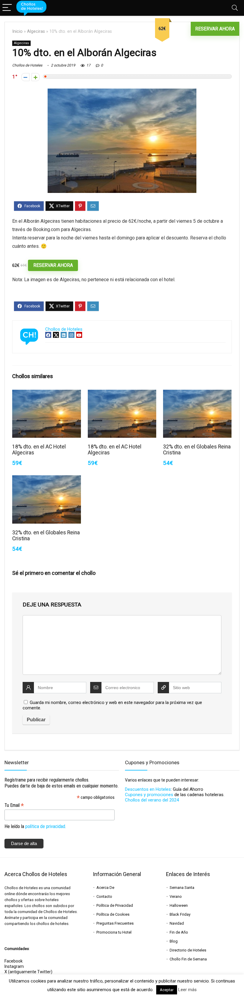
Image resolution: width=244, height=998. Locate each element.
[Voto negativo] (25, 77)
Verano (176, 896)
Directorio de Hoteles (188, 950)
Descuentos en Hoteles (148, 789)
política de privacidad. (45, 826)
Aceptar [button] (166, 990)
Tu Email (14, 805)
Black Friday (180, 914)
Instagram (14, 966)
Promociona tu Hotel (114, 932)
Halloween (179, 905)
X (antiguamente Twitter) (28, 971)
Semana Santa (182, 887)
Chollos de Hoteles (27, 65)
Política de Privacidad (114, 905)
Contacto (104, 896)
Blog (174, 941)
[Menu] (7, 8)
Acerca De (105, 887)
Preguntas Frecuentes (115, 923)
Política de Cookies (112, 914)
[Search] (235, 8)
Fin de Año (179, 932)
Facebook (13, 961)
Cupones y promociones (149, 794)
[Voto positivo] (36, 77)
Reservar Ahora (215, 29)
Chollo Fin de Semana (188, 959)
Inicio (17, 31)
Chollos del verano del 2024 (152, 800)
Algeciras (36, 31)
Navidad (177, 923)
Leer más (187, 989)
